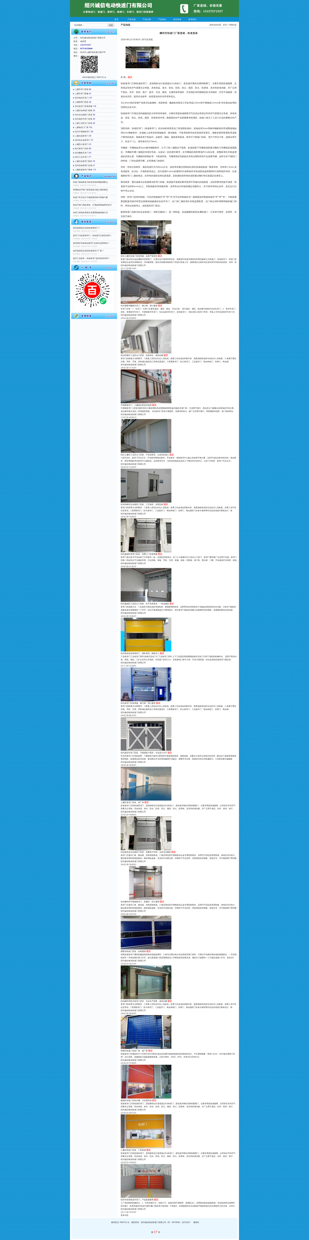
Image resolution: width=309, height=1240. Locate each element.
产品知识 (162, 19)
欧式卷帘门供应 (81, 148)
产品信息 (132, 19)
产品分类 (147, 19)
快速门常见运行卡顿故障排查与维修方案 (90, 197)
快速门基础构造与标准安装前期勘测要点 (90, 182)
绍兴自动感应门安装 (83, 114)
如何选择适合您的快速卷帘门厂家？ (88, 250)
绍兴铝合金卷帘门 (82, 140)
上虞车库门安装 (81, 89)
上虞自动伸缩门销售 (83, 110)
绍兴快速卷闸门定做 (83, 165)
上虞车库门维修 (81, 93)
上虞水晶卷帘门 (81, 135)
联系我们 (192, 19)
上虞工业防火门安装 (83, 123)
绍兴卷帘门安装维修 (83, 106)
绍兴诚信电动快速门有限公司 (133, 265)
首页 (116, 19)
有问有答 (177, 19)
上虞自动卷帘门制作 (83, 161)
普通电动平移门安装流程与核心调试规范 (90, 189)
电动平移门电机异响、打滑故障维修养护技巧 (92, 205)
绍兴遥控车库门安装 (83, 119)
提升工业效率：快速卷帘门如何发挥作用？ (91, 258)
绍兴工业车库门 (81, 157)
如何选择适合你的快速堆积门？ (86, 227)
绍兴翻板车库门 (81, 152)
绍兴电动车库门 (81, 97)
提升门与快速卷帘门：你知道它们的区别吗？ (92, 235)
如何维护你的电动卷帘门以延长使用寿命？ (91, 243)
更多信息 (124, 1215)
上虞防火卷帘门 (81, 144)
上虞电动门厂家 (81, 127)
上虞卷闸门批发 (81, 102)
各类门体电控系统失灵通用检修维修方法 (90, 212)
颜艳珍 (196, 1222)
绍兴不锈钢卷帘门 (82, 131)
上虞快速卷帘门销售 (83, 169)
